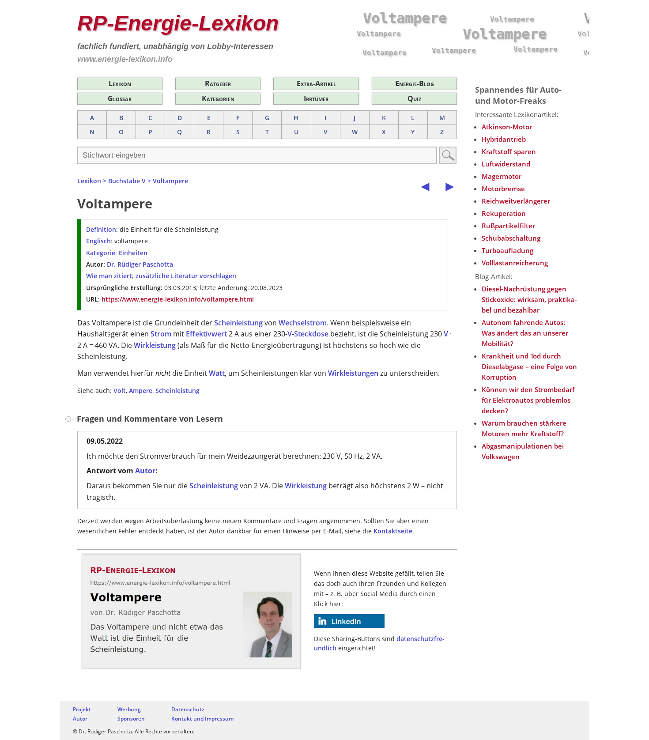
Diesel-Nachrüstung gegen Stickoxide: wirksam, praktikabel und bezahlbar (529, 299)
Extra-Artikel (316, 83)
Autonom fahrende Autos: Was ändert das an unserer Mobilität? (525, 333)
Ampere (140, 390)
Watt (217, 373)
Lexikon (120, 83)
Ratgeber (218, 83)
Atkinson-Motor (507, 126)
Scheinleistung (238, 323)
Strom (161, 334)
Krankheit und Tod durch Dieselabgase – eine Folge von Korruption (529, 366)
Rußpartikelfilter (508, 225)
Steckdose (311, 334)
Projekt (82, 709)
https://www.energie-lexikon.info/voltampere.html (178, 299)
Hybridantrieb (504, 139)
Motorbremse (503, 188)
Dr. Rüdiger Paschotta (140, 264)
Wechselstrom (303, 323)
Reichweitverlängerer (516, 200)
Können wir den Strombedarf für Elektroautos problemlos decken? (528, 400)
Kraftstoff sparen (509, 151)
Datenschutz (187, 709)
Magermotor (501, 176)
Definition (101, 229)
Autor (145, 471)
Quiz (414, 98)
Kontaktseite (393, 531)
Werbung (129, 709)
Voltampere (170, 181)
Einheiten (133, 253)
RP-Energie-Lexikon (178, 23)
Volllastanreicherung (515, 262)
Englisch (98, 241)
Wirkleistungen (353, 373)
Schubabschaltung (511, 238)
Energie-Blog (414, 83)
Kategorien (218, 98)
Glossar (120, 98)
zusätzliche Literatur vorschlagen (186, 276)
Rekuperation (504, 213)
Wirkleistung (155, 345)
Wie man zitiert (109, 276)
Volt (119, 390)
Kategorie (100, 253)
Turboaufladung (507, 250)
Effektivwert (206, 334)
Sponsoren (131, 718)
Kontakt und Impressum (202, 718)
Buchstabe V (127, 181)
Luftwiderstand (506, 163)
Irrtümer (316, 98)
